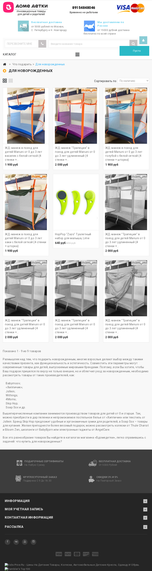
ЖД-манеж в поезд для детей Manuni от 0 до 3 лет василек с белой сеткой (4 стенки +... (23, 153)
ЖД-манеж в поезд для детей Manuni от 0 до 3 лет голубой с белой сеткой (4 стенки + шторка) (123, 153)
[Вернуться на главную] (4, 64)
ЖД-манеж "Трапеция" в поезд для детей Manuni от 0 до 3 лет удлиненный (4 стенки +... (75, 153)
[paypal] (68, 554)
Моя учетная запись (24, 509)
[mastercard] (77, 554)
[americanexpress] (95, 554)
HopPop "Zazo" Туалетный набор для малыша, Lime (73, 236)
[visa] (59, 554)
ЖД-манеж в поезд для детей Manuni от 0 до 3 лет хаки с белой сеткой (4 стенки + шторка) (25, 240)
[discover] (86, 554)
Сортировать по (105, 81)
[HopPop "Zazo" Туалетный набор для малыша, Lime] (76, 202)
